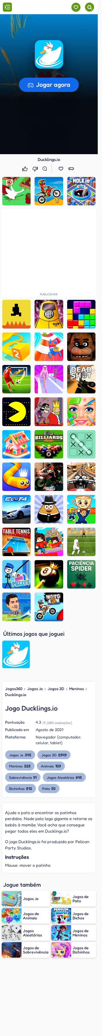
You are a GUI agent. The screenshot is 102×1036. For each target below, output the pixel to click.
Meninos (76, 688)
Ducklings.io (15, 694)
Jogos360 (13, 688)
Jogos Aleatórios (64, 777)
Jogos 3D (56, 688)
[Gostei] (25, 168)
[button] (49, 54)
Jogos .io (35, 688)
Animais (51, 765)
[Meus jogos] (75, 7)
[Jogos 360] (36, 7)
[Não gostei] (35, 168)
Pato (49, 788)
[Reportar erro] (45, 168)
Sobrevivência (23, 777)
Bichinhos (20, 788)
